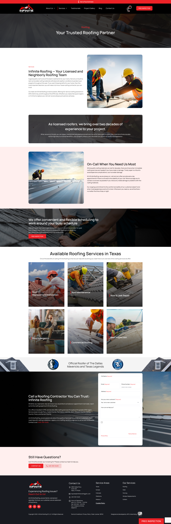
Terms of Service (132, 434)
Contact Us (110, 8)
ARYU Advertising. (132, 514)
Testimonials (75, 8)
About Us (49, 8)
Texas (97, 486)
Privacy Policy (104, 436)
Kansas (98, 490)
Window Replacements (129, 496)
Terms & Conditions (76, 514)
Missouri (98, 499)
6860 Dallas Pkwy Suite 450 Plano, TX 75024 (76, 488)
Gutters (125, 499)
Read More (46, 297)
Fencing (125, 493)
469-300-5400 (54, 466)
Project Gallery (89, 8)
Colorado (98, 493)
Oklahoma (99, 496)
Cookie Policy (100, 503)
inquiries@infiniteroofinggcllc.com (80, 494)
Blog (100, 8)
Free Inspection (144, 8)
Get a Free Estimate (86, 2)
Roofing (125, 486)
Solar (124, 490)
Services (62, 8)
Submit (103, 440)
